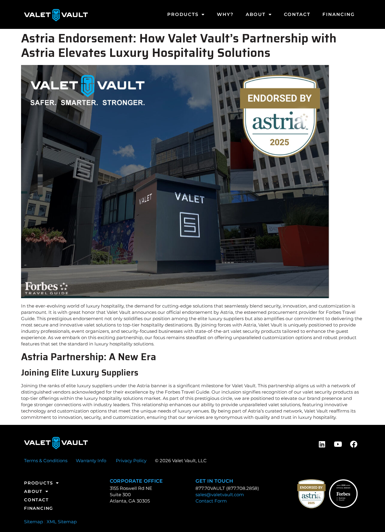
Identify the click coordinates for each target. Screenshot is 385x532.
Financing (338, 14)
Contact (297, 14)
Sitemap (33, 521)
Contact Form (211, 501)
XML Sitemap (62, 521)
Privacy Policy (131, 460)
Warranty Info (91, 460)
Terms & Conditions (45, 460)
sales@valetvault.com (220, 494)
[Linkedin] (322, 444)
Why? (225, 14)
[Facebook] (353, 444)
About (256, 14)
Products (183, 14)
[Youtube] (338, 444)
